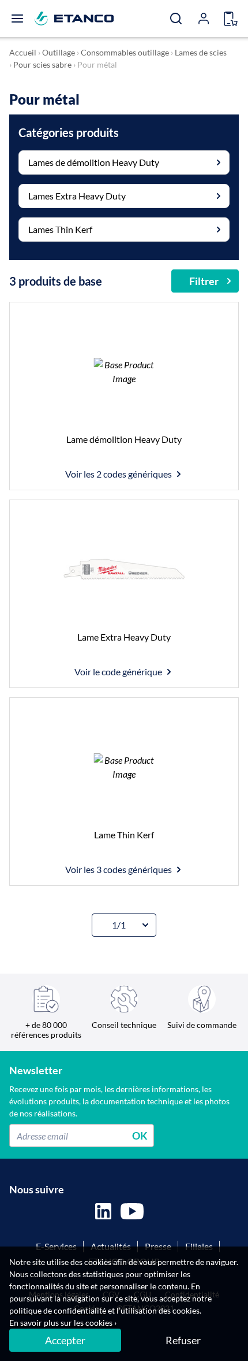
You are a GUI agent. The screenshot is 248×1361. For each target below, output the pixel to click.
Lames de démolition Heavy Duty (93, 162)
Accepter (65, 1340)
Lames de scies (201, 52)
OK (140, 1135)
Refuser (183, 1340)
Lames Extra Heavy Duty (77, 195)
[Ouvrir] (17, 18)
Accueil (22, 52)
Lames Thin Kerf (60, 229)
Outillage (58, 52)
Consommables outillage (125, 52)
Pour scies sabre (42, 64)
